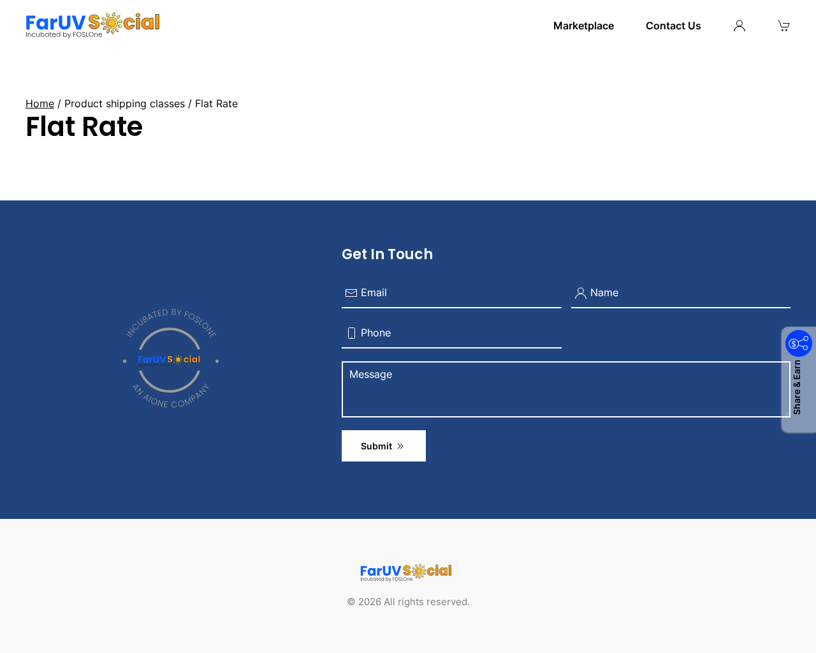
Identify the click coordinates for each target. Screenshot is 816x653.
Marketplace (583, 25)
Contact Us (673, 25)
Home (40, 103)
